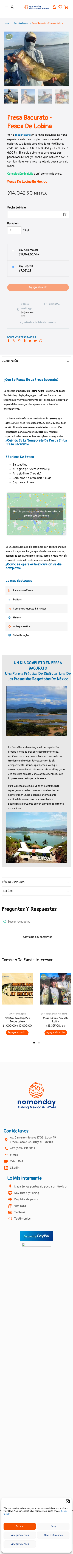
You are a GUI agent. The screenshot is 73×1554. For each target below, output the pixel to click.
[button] (67, 1501)
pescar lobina (22, 135)
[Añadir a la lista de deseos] (29, 977)
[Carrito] (66, 7)
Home (6, 23)
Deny (53, 1526)
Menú (6, 7)
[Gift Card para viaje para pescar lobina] (17, 989)
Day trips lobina (21, 23)
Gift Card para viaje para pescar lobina (17, 1020)
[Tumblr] (24, 340)
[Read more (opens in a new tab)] (25, 310)
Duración (12, 223)
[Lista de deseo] (60, 7)
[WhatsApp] (40, 340)
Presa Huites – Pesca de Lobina (55, 1020)
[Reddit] (35, 340)
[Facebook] (8, 340)
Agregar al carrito (38, 287)
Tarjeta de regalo (17, 1014)
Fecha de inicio (16, 207)
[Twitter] (14, 340)
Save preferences (53, 1535)
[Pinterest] (19, 340)
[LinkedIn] (30, 340)
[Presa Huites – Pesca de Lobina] (55, 989)
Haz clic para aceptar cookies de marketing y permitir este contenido (36, 513)
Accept (20, 1526)
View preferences (20, 1535)
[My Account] (54, 7)
